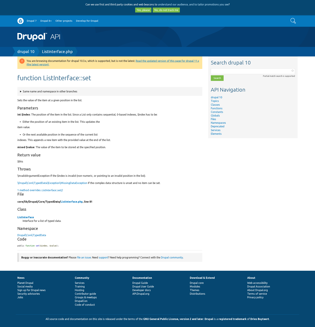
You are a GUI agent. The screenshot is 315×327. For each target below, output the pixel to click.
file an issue (84, 257)
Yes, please (143, 10)
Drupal (209, 318)
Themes (194, 290)
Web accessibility (257, 282)
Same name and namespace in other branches (50, 91)
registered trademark (232, 318)
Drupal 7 (32, 20)
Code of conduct (85, 304)
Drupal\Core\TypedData (31, 235)
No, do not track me (166, 10)
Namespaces (218, 122)
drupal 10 (26, 51)
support (103, 257)
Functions (216, 108)
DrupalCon (81, 300)
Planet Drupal (25, 282)
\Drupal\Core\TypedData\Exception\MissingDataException (52, 182)
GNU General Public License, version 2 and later (173, 318)
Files (213, 119)
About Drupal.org (257, 290)
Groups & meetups (86, 297)
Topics (215, 100)
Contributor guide (85, 293)
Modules (195, 286)
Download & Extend (202, 277)
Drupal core (197, 282)
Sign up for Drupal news (31, 290)
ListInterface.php (57, 51)
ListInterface (25, 217)
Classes (215, 104)
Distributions (197, 293)
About (251, 277)
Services (215, 130)
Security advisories (28, 293)
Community (82, 277)
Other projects (63, 20)
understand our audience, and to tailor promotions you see (193, 4)
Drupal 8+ (46, 20)
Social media (25, 286)
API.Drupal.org (140, 293)
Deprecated (217, 126)
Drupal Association (258, 286)
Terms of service (257, 293)
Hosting (79, 290)
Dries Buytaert (259, 318)
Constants (217, 111)
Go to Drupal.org (20, 21)
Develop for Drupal (87, 20)
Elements (216, 133)
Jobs (20, 297)
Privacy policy (255, 297)
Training (80, 286)
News (20, 277)
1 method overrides (40, 190)
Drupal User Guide (143, 286)
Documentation (142, 277)
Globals (215, 115)
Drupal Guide (140, 282)
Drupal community (172, 257)
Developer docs (141, 290)
